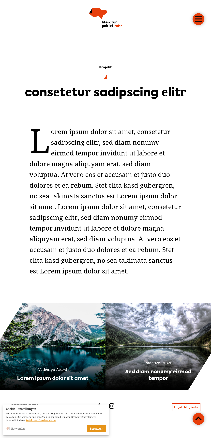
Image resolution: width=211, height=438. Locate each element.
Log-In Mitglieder (186, 407)
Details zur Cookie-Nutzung (41, 420)
